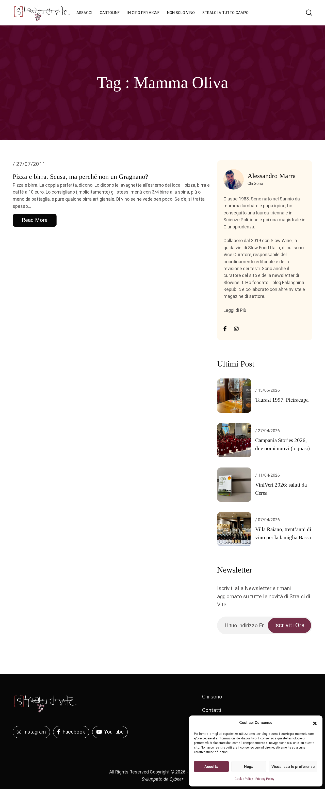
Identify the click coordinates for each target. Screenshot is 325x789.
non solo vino (181, 12)
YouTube (114, 732)
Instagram (34, 732)
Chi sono (212, 697)
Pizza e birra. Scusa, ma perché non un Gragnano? (80, 176)
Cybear (176, 779)
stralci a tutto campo (225, 12)
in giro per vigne (143, 12)
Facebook (73, 732)
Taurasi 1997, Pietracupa (281, 400)
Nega (248, 766)
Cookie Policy (244, 779)
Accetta (211, 766)
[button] (314, 722)
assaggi (84, 12)
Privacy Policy (264, 779)
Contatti (211, 710)
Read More (34, 220)
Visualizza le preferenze (293, 766)
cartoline (110, 12)
